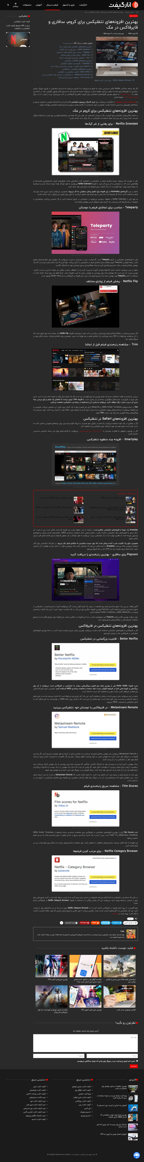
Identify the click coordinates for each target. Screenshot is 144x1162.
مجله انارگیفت (125, 94)
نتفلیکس (130, 919)
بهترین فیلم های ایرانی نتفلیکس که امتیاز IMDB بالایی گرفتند (113, 1116)
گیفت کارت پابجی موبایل (81, 1086)
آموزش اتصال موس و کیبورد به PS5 (113, 1134)
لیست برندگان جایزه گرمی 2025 (112, 498)
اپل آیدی (87, 1108)
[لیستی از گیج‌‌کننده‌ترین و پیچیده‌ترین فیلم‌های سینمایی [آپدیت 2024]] (130, 510)
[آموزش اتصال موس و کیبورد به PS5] (133, 1136)
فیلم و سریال (52, 5)
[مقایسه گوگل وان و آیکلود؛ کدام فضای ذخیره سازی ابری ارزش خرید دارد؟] (86, 966)
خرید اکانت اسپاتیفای (37, 1097)
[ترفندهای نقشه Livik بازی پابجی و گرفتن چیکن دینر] (120, 966)
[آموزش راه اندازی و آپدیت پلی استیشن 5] (133, 1108)
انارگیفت (83, 5)
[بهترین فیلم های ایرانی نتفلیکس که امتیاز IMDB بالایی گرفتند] (133, 1117)
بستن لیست (68, 43)
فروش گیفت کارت (130, 97)
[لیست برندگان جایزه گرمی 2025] (130, 500)
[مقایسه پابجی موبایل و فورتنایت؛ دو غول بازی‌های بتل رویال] (51, 996)
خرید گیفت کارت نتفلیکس (125, 102)
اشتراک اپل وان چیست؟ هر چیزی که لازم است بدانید (112, 1125)
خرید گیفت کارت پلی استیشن (35, 1108)
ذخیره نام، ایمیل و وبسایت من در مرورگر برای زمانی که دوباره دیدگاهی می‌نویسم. (106, 1061)
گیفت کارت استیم (39, 1119)
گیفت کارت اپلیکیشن (37, 1090)
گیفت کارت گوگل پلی (83, 1090)
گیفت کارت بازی (39, 1086)
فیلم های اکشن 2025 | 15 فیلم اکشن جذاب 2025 (54, 507)
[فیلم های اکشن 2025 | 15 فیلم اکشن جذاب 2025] (78, 510)
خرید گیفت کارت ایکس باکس (34, 1112)
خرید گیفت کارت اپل (38, 1101)
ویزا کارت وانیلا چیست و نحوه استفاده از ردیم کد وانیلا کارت (112, 1097)
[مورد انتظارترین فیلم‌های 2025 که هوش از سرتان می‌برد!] (78, 519)
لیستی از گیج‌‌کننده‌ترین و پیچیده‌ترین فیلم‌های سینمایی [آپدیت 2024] (107, 508)
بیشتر (15, 6)
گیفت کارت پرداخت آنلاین (36, 1094)
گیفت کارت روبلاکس (83, 1101)
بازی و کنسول (69, 5)
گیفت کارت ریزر (85, 1105)
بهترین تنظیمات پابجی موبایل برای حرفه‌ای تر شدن (114, 1087)
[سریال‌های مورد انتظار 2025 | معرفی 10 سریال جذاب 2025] (130, 519)
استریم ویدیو (86, 1116)
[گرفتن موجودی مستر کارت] (120, 996)
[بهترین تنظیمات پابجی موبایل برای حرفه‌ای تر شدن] (133, 1088)
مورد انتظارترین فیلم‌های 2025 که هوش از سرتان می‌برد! (54, 518)
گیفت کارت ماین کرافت (82, 1097)
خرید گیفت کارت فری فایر (36, 1105)
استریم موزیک (85, 1112)
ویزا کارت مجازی (85, 1094)
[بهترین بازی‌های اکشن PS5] (51, 966)
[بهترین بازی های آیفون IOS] (86, 996)
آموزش (39, 5)
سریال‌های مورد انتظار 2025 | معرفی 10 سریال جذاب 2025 (107, 518)
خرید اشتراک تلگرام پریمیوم (36, 1116)
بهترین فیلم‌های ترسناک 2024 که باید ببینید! (55, 498)
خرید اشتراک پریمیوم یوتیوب (90, 431)
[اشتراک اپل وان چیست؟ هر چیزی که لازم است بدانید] (133, 1127)
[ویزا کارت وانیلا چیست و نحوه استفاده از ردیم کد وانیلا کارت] (133, 1098)
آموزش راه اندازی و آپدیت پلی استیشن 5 (112, 1105)
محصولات (27, 5)
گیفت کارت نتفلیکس (22, 22)
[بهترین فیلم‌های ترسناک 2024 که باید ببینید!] (78, 500)
